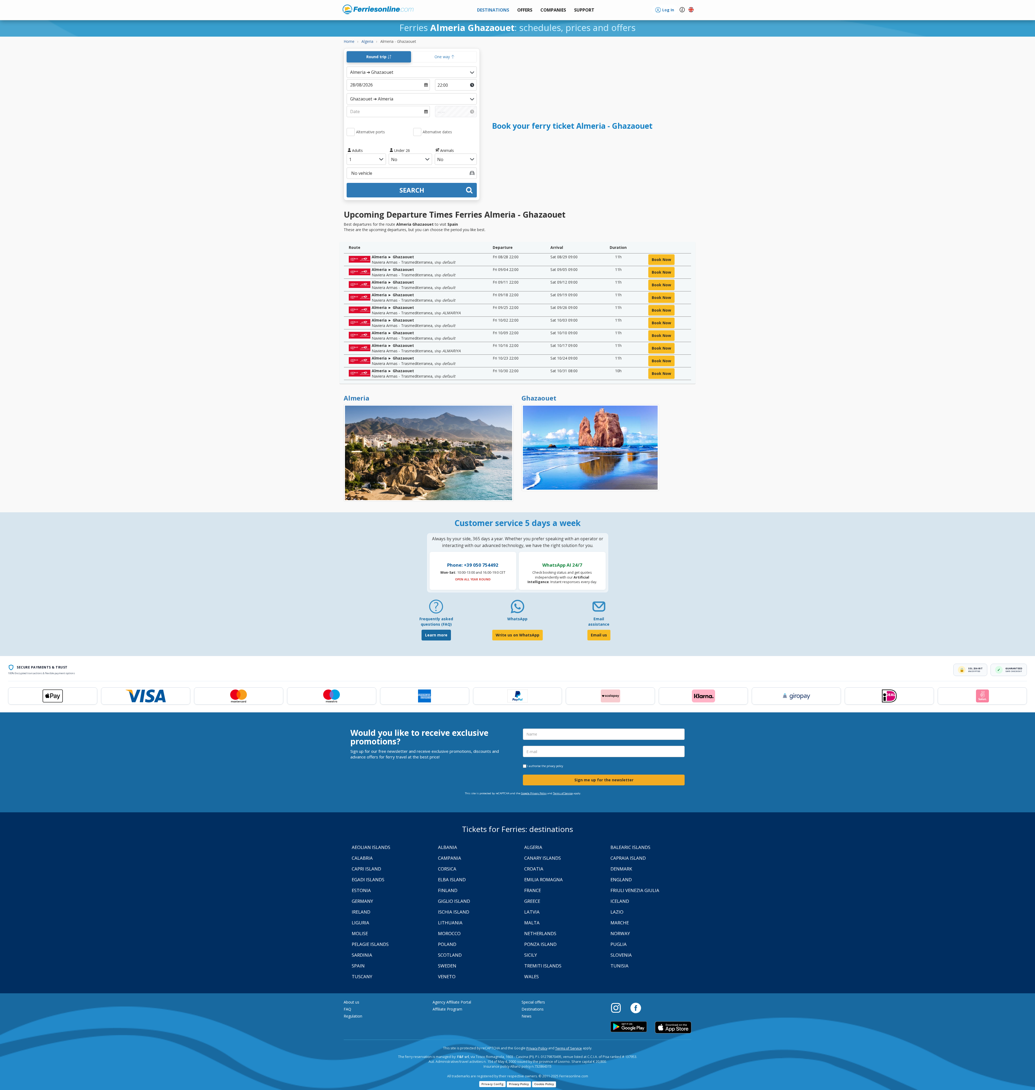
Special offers (533, 1002)
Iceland (619, 901)
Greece (532, 901)
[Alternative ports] (351, 132)
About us (351, 1002)
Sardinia (362, 955)
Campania (449, 858)
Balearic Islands (630, 847)
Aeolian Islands (371, 847)
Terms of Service (563, 793)
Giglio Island (454, 901)
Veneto (447, 976)
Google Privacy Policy (534, 793)
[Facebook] (636, 1007)
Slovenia (621, 955)
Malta (532, 923)
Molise (360, 933)
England (621, 879)
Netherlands (540, 933)
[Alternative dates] (417, 132)
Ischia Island (453, 912)
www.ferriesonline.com (378, 9)
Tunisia (619, 966)
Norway (620, 933)
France (532, 890)
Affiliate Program (447, 1009)
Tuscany (362, 976)
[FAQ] (436, 608)
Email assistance (598, 621)
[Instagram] (618, 1007)
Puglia (618, 944)
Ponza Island (540, 944)
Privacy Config (492, 1084)
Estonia (361, 890)
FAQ (347, 1009)
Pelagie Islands (370, 944)
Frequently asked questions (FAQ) (436, 621)
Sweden (447, 966)
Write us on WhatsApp (517, 635)
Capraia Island (628, 858)
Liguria (360, 923)
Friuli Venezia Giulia (634, 890)
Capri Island (366, 869)
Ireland (361, 912)
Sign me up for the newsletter (603, 779)
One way (442, 56)
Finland (447, 890)
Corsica (447, 869)
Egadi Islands (368, 879)
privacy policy (555, 766)
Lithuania (450, 923)
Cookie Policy (544, 1084)
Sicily (530, 955)
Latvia (532, 912)
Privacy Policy (536, 1048)
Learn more (436, 635)
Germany (362, 901)
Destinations (533, 1009)
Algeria (533, 847)
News (527, 1016)
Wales (531, 976)
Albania (447, 847)
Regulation (353, 1016)
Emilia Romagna (543, 879)
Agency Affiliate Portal (452, 1002)
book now (661, 259)
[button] (584, 10)
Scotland (450, 955)
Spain (358, 966)
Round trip (377, 56)
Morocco (449, 933)
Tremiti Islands (542, 966)
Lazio (616, 912)
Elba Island (452, 879)
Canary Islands (542, 858)
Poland (447, 944)
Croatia (533, 869)
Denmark (621, 869)
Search (411, 190)
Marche (619, 923)
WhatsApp (517, 618)
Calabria (362, 858)
